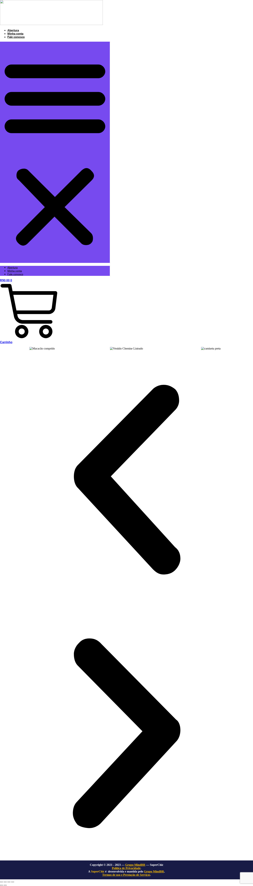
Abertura (13, 30)
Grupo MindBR (154, 871)
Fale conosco (16, 37)
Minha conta (15, 33)
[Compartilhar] (8, 881)
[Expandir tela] (5, 881)
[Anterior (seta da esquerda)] (1, 885)
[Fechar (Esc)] (12, 881)
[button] (55, 152)
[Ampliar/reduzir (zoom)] (1, 881)
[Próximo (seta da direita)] (5, 885)
